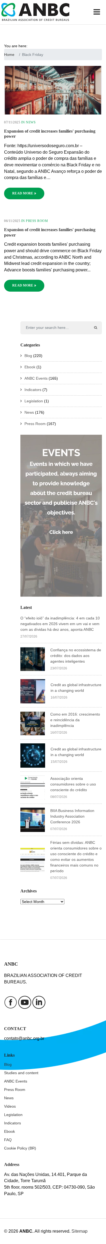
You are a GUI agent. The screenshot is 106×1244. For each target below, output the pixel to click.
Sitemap (79, 1231)
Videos (10, 1106)
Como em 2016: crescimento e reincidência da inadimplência (75, 720)
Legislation (33, 401)
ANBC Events (36, 378)
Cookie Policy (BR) (20, 1148)
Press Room (37, 221)
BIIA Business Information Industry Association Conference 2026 (72, 816)
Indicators (32, 389)
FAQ (8, 1140)
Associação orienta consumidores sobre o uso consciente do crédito (73, 784)
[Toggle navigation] (98, 12)
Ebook (29, 367)
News (31, 122)
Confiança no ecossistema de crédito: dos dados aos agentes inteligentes (75, 655)
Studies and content (21, 1073)
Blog (28, 355)
